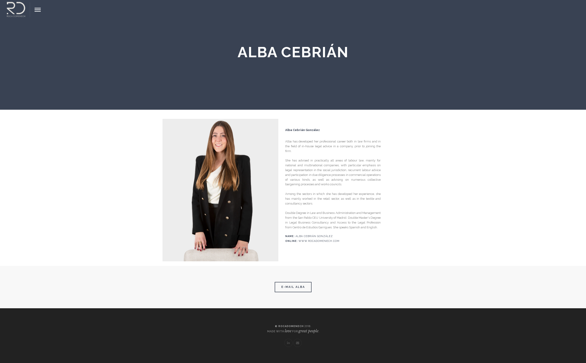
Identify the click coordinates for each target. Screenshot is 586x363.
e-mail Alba (293, 287)
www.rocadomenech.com (318, 241)
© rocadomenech (292, 326)
